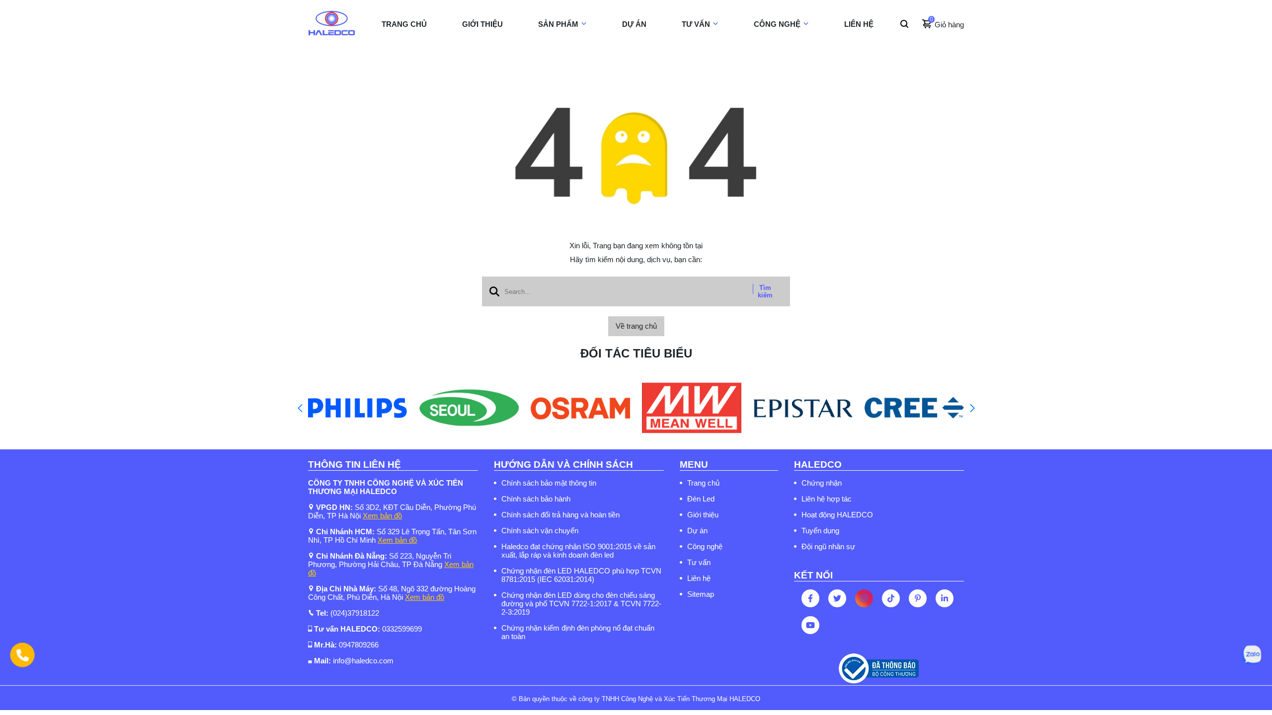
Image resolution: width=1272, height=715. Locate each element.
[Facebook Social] (810, 598)
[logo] (331, 24)
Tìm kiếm (765, 291)
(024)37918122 (354, 613)
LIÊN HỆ (859, 24)
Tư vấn (699, 562)
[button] (300, 408)
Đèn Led (701, 499)
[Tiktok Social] (891, 598)
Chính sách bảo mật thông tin (548, 483)
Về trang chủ (636, 326)
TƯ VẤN (696, 24)
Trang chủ (703, 483)
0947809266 (359, 645)
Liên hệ (699, 578)
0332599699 (402, 629)
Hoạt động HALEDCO (837, 514)
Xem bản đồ (382, 515)
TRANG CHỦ (404, 24)
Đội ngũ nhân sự (828, 546)
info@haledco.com (363, 660)
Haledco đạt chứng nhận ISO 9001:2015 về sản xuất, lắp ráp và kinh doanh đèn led (578, 550)
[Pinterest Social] (918, 598)
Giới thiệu (702, 514)
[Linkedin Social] (945, 598)
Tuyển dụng (820, 530)
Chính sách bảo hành (535, 499)
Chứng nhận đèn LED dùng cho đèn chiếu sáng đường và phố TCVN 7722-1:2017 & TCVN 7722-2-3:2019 (581, 603)
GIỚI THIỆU (482, 24)
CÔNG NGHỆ (777, 24)
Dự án (697, 530)
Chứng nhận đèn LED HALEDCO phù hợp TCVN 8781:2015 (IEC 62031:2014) (581, 575)
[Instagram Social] (864, 598)
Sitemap (700, 594)
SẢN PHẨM (558, 24)
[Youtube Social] (810, 625)
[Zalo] (1252, 655)
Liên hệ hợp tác (826, 499)
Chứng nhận (821, 483)
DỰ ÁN (634, 24)
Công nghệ (704, 546)
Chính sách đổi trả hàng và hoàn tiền (560, 514)
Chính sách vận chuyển (539, 530)
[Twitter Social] (837, 598)
